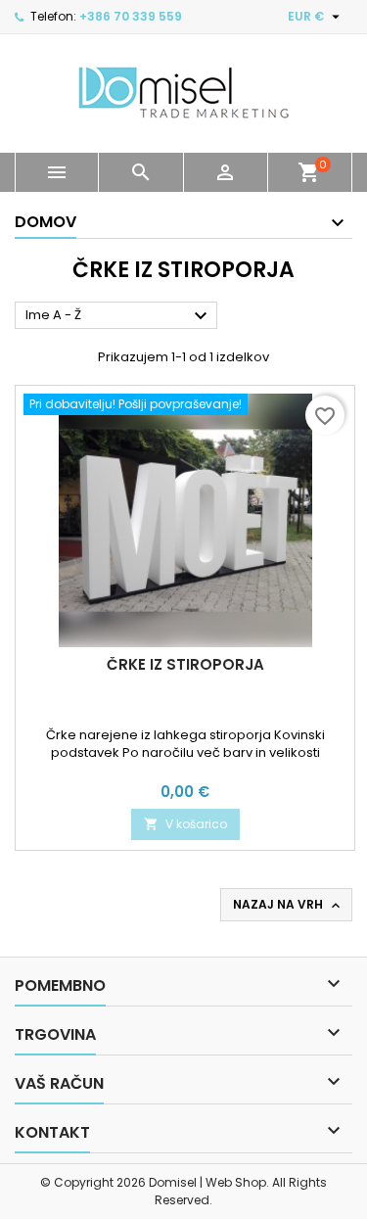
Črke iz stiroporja (185, 664)
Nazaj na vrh (288, 905)
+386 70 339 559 (130, 16)
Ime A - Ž (118, 316)
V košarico (185, 824)
